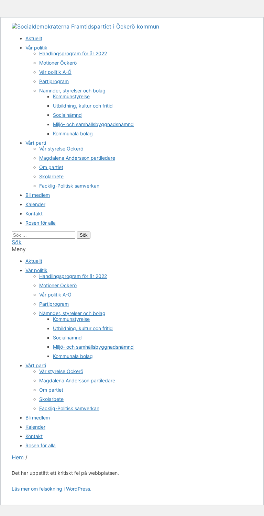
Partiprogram (54, 81)
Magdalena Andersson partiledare (77, 158)
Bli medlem (37, 195)
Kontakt (34, 213)
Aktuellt (33, 38)
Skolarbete (51, 176)
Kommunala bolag (73, 133)
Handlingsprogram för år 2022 (73, 53)
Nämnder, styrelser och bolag (72, 90)
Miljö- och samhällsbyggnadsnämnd (93, 124)
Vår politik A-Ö (55, 72)
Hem (18, 457)
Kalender (35, 204)
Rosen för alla (40, 223)
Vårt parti (35, 143)
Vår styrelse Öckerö (61, 149)
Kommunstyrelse (71, 96)
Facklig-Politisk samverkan (69, 186)
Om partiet (51, 167)
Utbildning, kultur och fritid (83, 106)
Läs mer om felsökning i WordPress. (51, 489)
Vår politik (36, 48)
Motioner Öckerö (58, 63)
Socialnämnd (67, 115)
